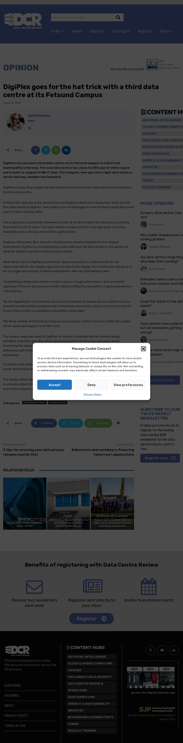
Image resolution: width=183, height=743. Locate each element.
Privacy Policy (93, 394)
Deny (91, 385)
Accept (55, 385)
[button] (143, 348)
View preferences (128, 385)
